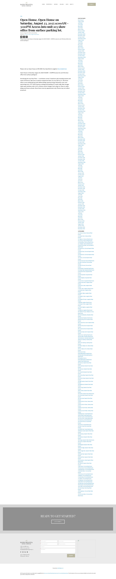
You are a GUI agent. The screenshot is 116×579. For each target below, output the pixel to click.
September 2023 (81, 75)
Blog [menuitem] (67, 4)
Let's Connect (58, 521)
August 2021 (80, 112)
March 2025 (80, 48)
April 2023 (80, 83)
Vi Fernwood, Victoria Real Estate (85, 474)
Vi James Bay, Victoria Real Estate (85, 477)
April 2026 (80, 27)
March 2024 (80, 66)
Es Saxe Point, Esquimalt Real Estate (86, 280)
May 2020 (80, 134)
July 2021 (80, 114)
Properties (49, 4)
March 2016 (80, 201)
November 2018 (81, 159)
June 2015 (80, 214)
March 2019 (80, 153)
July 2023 (80, 78)
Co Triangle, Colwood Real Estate (85, 243)
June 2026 (80, 24)
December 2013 (81, 227)
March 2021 (80, 120)
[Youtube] (27, 552)
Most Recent (81, 20)
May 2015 (80, 216)
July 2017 (80, 177)
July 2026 (80, 23)
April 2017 (80, 180)
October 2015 (81, 208)
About (71, 4)
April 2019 (80, 151)
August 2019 (81, 145)
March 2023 (80, 85)
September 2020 (82, 128)
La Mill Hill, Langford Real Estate (85, 302)
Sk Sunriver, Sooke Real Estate (84, 424)
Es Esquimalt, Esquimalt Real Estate (86, 268)
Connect (91, 4)
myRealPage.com (60, 568)
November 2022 (81, 91)
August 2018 (80, 163)
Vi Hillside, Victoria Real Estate (84, 475)
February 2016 (81, 202)
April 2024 (80, 65)
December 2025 (81, 34)
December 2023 (81, 71)
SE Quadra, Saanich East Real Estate (86, 393)
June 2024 (80, 61)
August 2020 (81, 129)
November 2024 (81, 54)
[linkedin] (25, 552)
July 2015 (80, 213)
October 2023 (81, 74)
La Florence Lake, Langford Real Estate (31, 34)
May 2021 (80, 117)
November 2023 (81, 72)
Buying (55, 4)
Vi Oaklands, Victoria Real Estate (85, 480)
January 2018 (81, 173)
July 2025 (80, 41)
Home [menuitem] (43, 4)
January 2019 (81, 156)
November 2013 (81, 228)
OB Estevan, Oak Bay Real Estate (85, 335)
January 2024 (81, 69)
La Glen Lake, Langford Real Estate (85, 288)
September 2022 (81, 94)
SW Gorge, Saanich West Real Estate (86, 440)
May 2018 (80, 168)
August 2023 (81, 77)
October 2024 (81, 55)
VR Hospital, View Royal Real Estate (85, 484)
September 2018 (81, 162)
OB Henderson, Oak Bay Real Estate (86, 338)
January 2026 (81, 32)
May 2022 (80, 100)
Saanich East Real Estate (83, 361)
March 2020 (80, 137)
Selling (61, 4)
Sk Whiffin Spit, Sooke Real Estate (85, 429)
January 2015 (81, 222)
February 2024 (81, 68)
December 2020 (81, 123)
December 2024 (81, 52)
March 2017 (80, 182)
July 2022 (80, 97)
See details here (62, 69)
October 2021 (81, 109)
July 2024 (80, 60)
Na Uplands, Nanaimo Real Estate (85, 318)
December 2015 (81, 205)
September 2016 (81, 191)
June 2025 (80, 43)
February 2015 (81, 221)
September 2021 (81, 111)
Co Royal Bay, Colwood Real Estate (85, 242)
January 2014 (81, 225)
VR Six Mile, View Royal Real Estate (85, 486)
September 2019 (81, 143)
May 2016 (80, 197)
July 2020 (80, 131)
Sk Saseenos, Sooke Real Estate (85, 420)
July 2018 (80, 165)
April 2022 (80, 102)
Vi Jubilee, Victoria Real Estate (84, 478)
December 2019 (81, 139)
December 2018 (81, 157)
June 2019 (80, 148)
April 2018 (80, 170)
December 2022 (81, 89)
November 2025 (81, 35)
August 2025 (81, 40)
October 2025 (81, 37)
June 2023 (80, 80)
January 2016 (81, 204)
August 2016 (81, 193)
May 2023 (80, 82)
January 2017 (81, 185)
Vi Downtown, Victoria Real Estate (85, 467)
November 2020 (81, 125)
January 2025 (81, 51)
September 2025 (82, 38)
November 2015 (81, 207)
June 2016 (80, 196)
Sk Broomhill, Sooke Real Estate (85, 415)
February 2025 (81, 49)
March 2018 (80, 171)
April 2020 (80, 136)
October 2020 (81, 126)
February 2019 (81, 154)
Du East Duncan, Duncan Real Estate (86, 260)
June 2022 (80, 99)
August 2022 (81, 95)
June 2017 (80, 179)
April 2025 (80, 46)
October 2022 (81, 92)
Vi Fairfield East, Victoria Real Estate (86, 469)
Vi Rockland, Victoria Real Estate (85, 481)
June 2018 (80, 167)
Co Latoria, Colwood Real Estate (85, 240)
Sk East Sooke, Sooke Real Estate (85, 416)
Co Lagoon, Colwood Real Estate (85, 239)
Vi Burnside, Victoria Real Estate (85, 466)
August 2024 (81, 58)
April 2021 (80, 119)
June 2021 (80, 116)
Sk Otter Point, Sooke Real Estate (85, 418)
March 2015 (80, 219)
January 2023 (81, 88)
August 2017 (81, 176)
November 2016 (81, 188)
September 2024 (82, 57)
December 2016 (81, 187)
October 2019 (81, 142)
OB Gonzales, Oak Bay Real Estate (85, 336)
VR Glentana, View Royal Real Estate (86, 483)
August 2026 (81, 21)
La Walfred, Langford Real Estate (85, 310)
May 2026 (80, 26)
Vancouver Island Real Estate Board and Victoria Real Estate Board (56, 573)
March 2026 (80, 29)
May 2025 (80, 44)
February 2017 (81, 184)
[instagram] (23, 552)
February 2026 (81, 31)
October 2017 (81, 174)
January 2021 (81, 122)
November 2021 (81, 108)
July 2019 (80, 146)
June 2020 (80, 133)
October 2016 (81, 190)
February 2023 (81, 86)
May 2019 (80, 150)
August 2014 (81, 224)
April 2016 (80, 199)
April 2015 (80, 218)
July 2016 (80, 194)
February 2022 (81, 105)
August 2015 (81, 211)
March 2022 (80, 103)
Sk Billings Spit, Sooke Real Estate (85, 413)
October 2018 (81, 160)
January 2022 (81, 106)
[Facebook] (21, 552)
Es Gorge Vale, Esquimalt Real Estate (86, 270)
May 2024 (80, 63)
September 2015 (81, 210)
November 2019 (81, 140)
